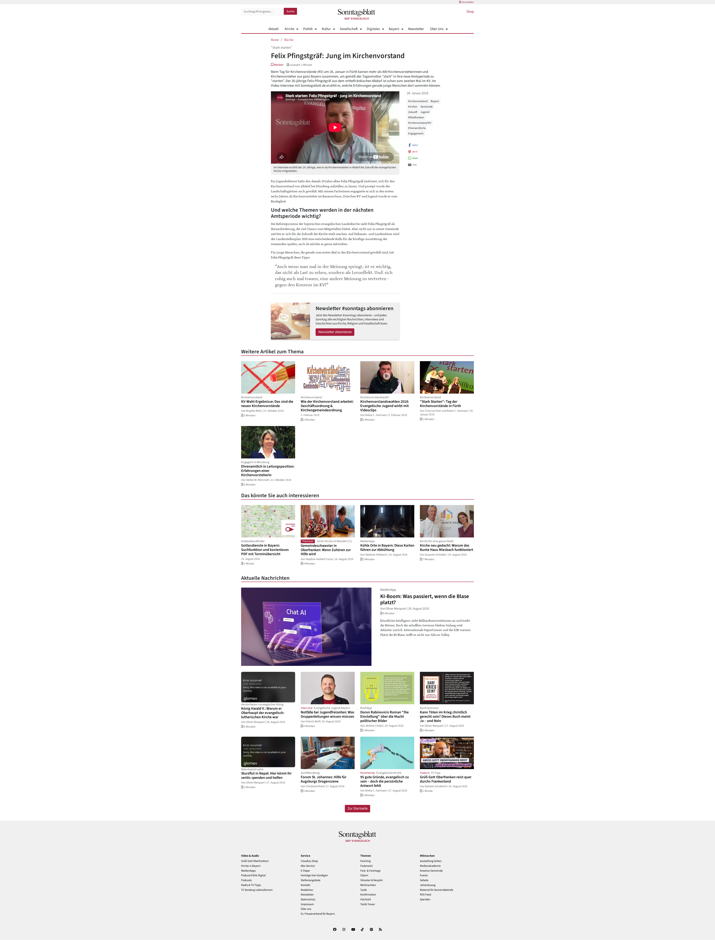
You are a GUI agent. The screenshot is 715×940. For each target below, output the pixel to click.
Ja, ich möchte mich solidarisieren (372, 485)
